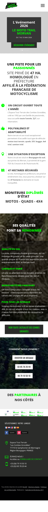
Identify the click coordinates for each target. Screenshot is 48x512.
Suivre (12, 432)
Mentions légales (34, 487)
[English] (12, 428)
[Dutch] (9, 428)
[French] (6, 428)
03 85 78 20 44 (24, 366)
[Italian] (15, 428)
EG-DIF (25, 487)
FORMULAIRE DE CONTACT (31, 459)
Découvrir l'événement (24, 45)
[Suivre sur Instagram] (19, 432)
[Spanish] (17, 428)
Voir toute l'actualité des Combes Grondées (24, 329)
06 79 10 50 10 (24, 375)
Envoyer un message (24, 357)
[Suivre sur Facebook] (6, 432)
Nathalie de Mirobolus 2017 (34, 490)
